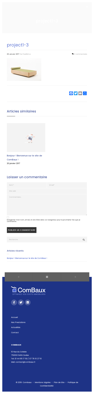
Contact (15, 332)
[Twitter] (21, 302)
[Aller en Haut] (89, 389)
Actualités (15, 327)
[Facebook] (71, 93)
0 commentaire (80, 54)
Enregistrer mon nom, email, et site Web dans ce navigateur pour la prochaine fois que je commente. (43, 220)
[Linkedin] (28, 302)
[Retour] (47, 276)
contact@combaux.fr (25, 362)
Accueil (14, 317)
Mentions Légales (43, 382)
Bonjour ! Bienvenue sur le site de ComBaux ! (27, 258)
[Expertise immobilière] (12, 6)
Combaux (27, 382)
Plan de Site (59, 382)
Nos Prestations (18, 322)
